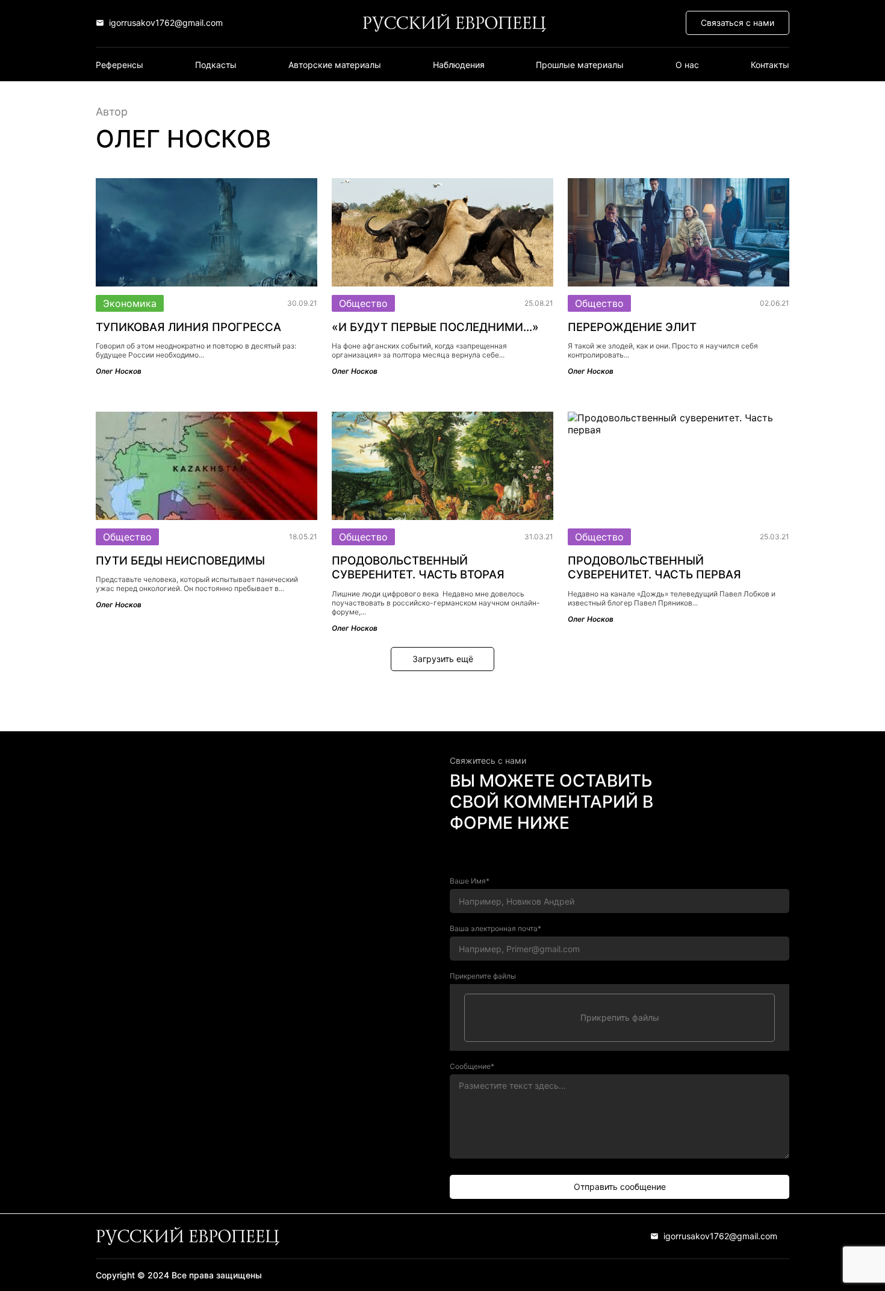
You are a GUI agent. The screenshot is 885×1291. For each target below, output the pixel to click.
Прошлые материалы (580, 65)
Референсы (119, 65)
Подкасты (216, 65)
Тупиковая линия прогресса (188, 327)
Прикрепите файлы (483, 975)
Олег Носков (118, 371)
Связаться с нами (737, 22)
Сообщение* (472, 1066)
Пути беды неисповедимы (180, 561)
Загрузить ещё (442, 659)
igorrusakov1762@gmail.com (166, 22)
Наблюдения (459, 65)
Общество (363, 303)
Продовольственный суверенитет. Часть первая (654, 567)
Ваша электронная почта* (495, 928)
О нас (687, 65)
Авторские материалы (334, 65)
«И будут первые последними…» (435, 327)
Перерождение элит (632, 327)
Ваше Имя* (469, 880)
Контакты (770, 65)
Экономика (130, 303)
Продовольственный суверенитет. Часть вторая (418, 567)
